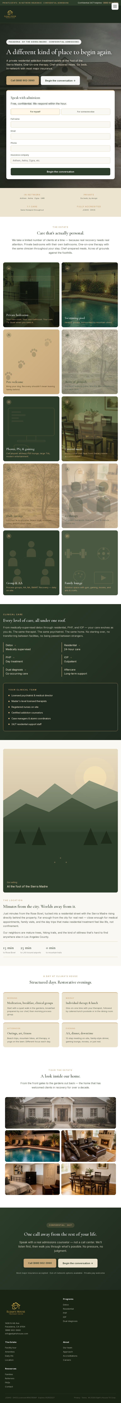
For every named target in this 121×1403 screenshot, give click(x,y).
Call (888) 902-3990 (23, 80)
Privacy (77, 1398)
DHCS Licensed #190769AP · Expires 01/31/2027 (34, 1398)
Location (9, 1360)
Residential (68, 1308)
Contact (9, 1386)
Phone (14, 143)
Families (9, 1374)
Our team (67, 1347)
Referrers (9, 1378)
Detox (66, 1304)
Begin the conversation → (60, 80)
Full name (15, 119)
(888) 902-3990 (110, 3)
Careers (67, 1360)
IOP (64, 1317)
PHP (65, 1313)
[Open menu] (115, 6)
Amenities (10, 1351)
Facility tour (10, 1347)
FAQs (7, 1382)
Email (13, 131)
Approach (68, 1351)
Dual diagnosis (70, 1321)
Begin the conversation (60, 171)
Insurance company (20, 155)
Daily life (9, 1356)
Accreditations (70, 1356)
